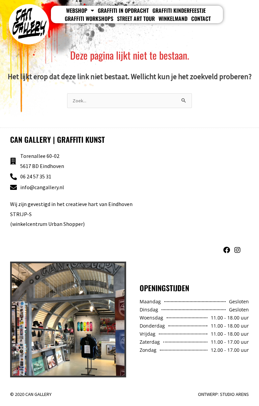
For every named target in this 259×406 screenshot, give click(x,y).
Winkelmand (173, 18)
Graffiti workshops (89, 18)
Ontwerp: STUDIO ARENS (223, 394)
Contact (201, 18)
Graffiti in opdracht (123, 10)
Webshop (76, 10)
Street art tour (136, 18)
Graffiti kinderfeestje (179, 10)
